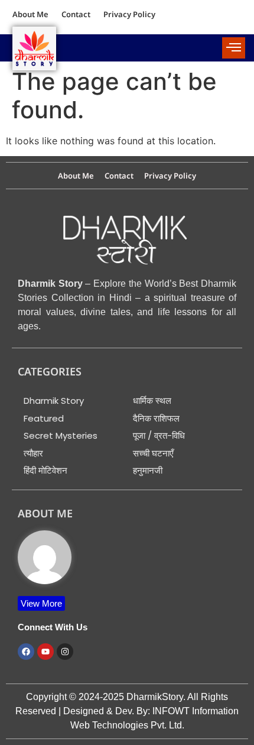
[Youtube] (45, 651)
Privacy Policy (129, 14)
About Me (30, 14)
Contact (75, 14)
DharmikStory (154, 697)
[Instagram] (65, 651)
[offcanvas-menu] (233, 48)
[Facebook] (26, 651)
